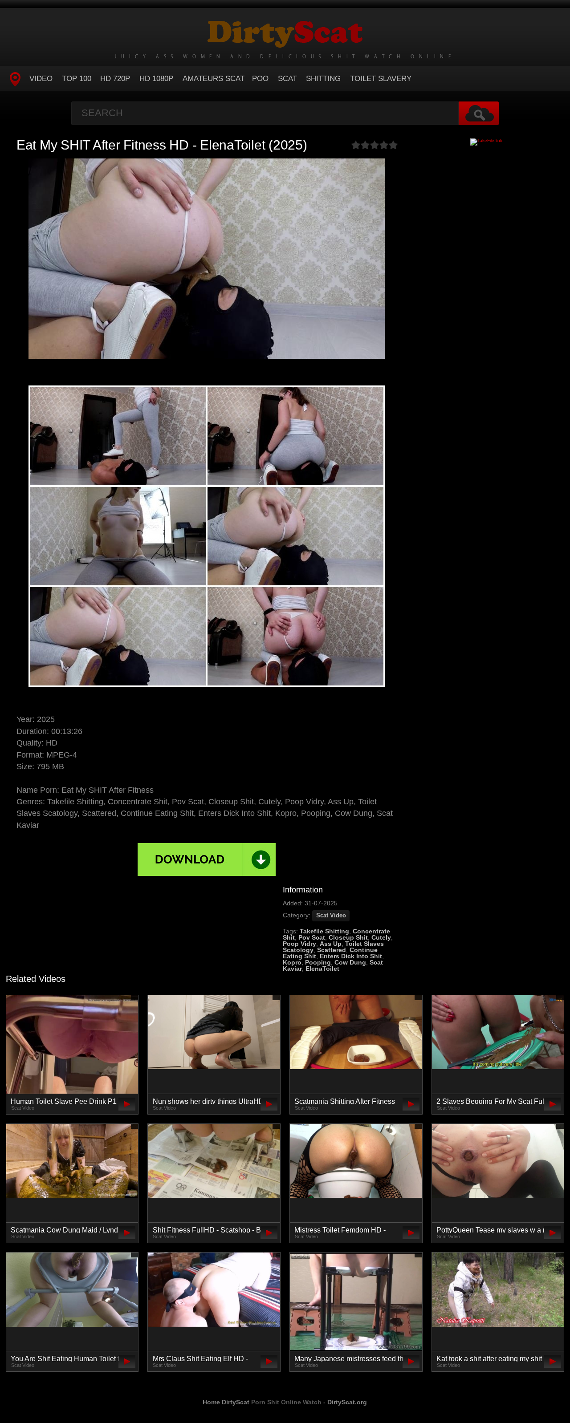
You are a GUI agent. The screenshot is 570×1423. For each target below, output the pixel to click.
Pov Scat (311, 937)
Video (41, 78)
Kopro (292, 962)
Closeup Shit (348, 937)
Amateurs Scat (213, 78)
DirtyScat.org (347, 1402)
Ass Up (331, 943)
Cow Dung (350, 962)
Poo (260, 78)
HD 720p (115, 78)
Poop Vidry (299, 943)
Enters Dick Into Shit (351, 956)
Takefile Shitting (324, 931)
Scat (287, 78)
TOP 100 (76, 78)
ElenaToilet (322, 968)
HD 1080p (156, 78)
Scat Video (331, 915)
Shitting (323, 78)
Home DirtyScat (226, 1402)
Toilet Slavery (380, 78)
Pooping (318, 962)
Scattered (331, 949)
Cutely (381, 937)
